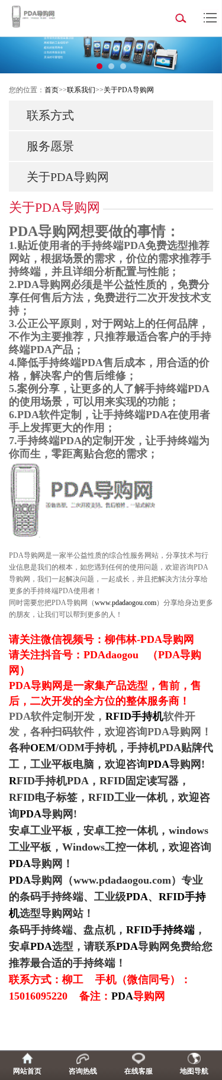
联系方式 (50, 115)
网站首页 (27, 1071)
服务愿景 (50, 146)
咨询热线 (83, 1071)
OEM (43, 748)
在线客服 (138, 1071)
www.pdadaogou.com (125, 603)
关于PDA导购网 (129, 90)
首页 (51, 90)
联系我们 (81, 90)
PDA (158, 764)
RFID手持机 (134, 716)
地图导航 (194, 1071)
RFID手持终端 (160, 930)
